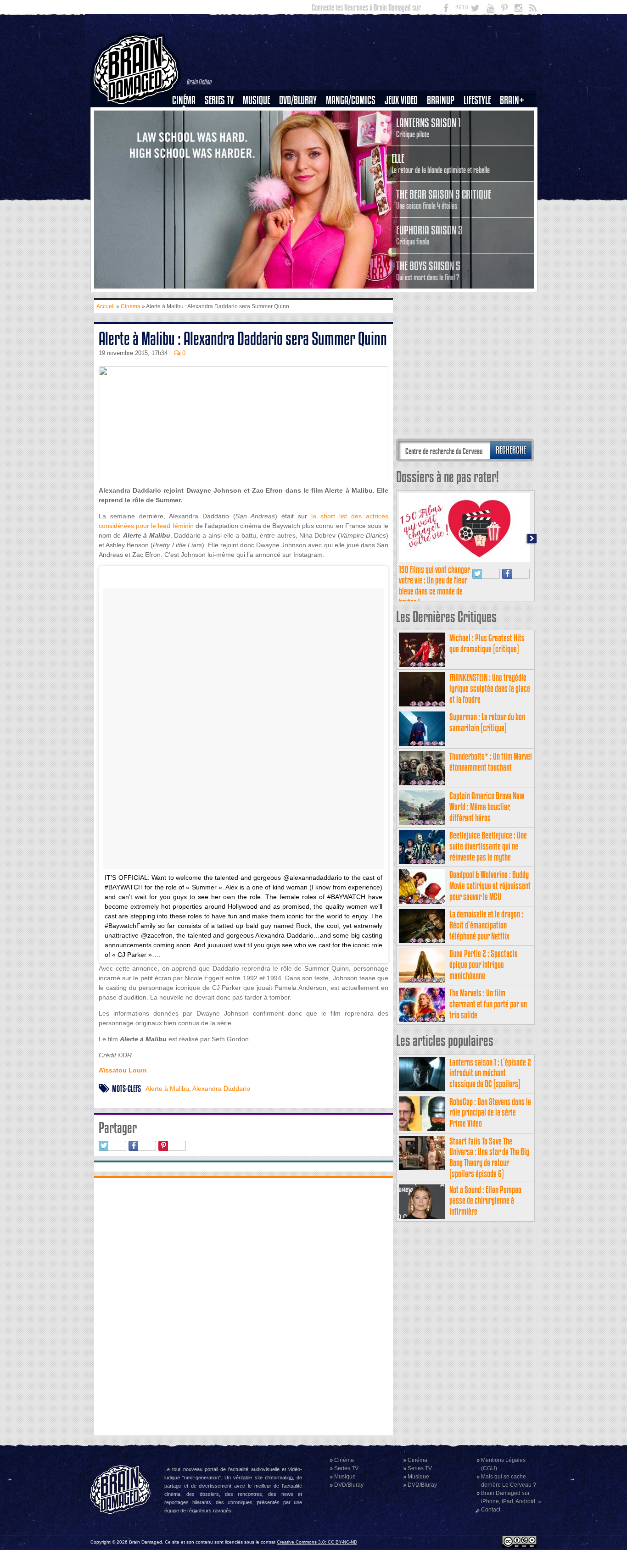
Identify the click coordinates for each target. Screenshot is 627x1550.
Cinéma (184, 100)
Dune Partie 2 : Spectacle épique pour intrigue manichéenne (483, 964)
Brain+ (512, 100)
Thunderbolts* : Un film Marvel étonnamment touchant (490, 761)
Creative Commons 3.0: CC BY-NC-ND (317, 1541)
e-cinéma (188, 147)
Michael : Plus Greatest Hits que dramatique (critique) (487, 643)
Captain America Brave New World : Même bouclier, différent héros (486, 806)
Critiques (188, 116)
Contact (490, 1509)
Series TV (219, 100)
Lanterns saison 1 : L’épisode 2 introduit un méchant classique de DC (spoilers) (490, 1073)
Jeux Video (401, 100)
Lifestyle (477, 100)
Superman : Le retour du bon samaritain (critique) (487, 722)
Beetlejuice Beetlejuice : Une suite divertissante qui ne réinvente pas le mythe (488, 846)
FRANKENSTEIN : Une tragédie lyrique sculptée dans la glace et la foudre (489, 688)
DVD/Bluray (298, 100)
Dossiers (187, 132)
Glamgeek (480, 132)
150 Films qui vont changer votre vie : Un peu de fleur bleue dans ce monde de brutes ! (434, 585)
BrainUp (440, 100)
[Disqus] (243, 1305)
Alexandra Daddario (221, 1088)
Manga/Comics (350, 100)
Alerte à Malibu (167, 1088)
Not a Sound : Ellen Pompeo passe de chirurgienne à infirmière (485, 1200)
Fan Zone (515, 116)
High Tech (480, 147)
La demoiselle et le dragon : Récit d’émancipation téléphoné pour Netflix (486, 925)
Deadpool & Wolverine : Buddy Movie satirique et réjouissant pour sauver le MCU (490, 885)
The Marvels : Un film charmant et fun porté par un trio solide (488, 1004)
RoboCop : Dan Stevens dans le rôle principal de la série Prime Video (490, 1112)
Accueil (105, 306)
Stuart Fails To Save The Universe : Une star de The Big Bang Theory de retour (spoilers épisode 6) (489, 1157)
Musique (256, 100)
